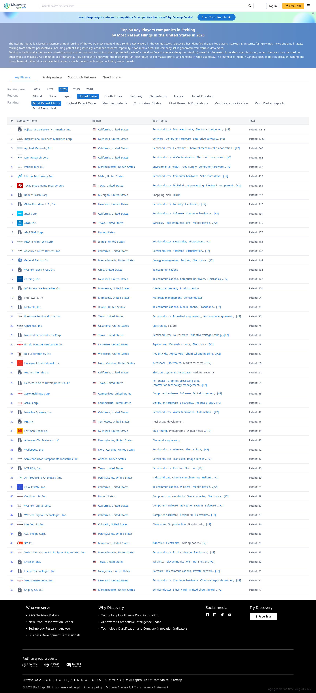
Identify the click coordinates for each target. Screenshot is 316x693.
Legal (76, 687)
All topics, (135, 680)
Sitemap (176, 680)
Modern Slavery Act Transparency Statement (137, 687)
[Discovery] (15, 6)
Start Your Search (214, 17)
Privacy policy (93, 687)
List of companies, (156, 680)
